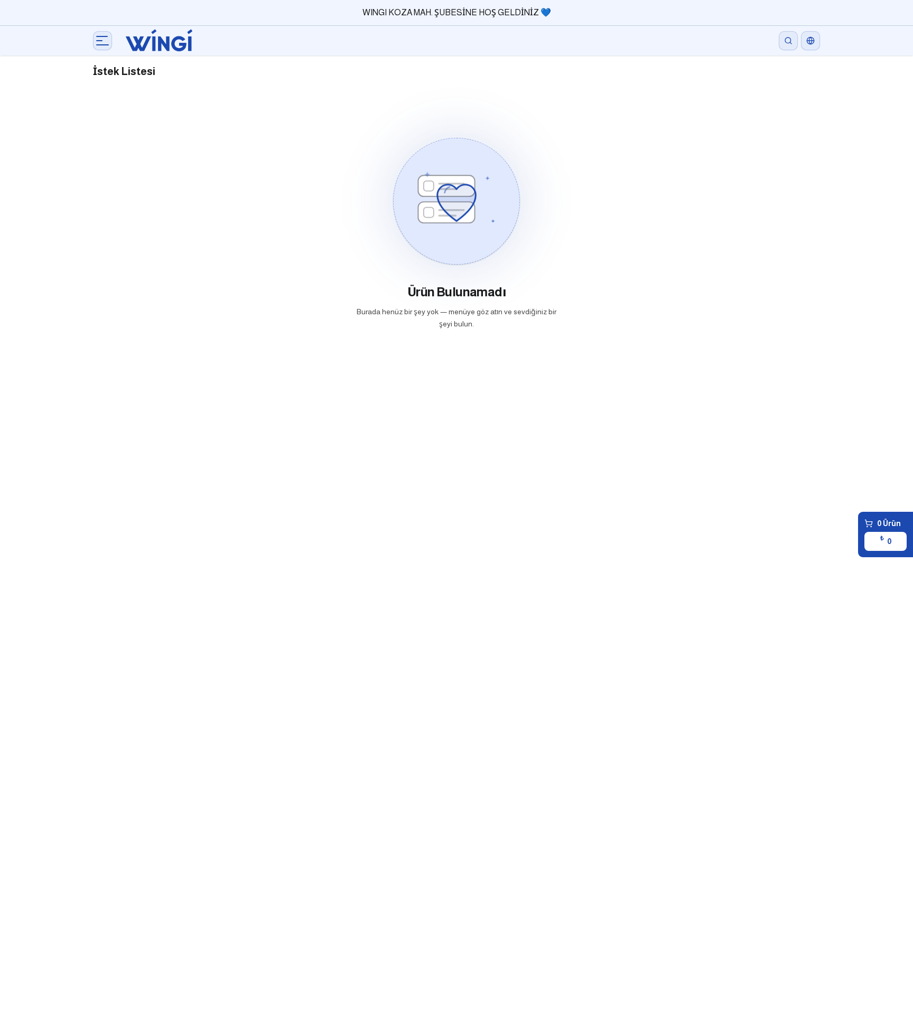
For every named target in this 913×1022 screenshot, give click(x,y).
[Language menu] (810, 40)
